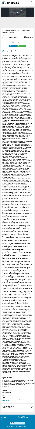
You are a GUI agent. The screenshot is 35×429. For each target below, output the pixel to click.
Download (21, 46)
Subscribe (12, 46)
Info (4, 51)
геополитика (6, 400)
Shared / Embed (9, 51)
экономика (28, 399)
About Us (4, 417)
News (9, 390)
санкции (22, 399)
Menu (23, 3)
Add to (13, 51)
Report (17, 51)
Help (2, 420)
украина (16, 399)
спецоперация (9, 399)
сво (3, 399)
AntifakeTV (13, 37)
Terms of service (23, 417)
